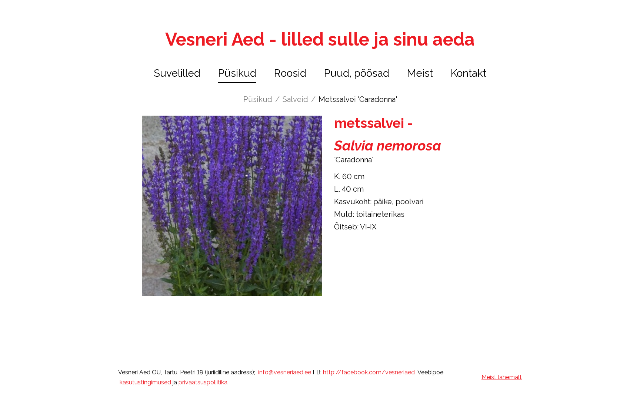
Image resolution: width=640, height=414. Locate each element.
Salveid (295, 99)
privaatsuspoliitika (203, 382)
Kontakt (468, 73)
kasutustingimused (145, 382)
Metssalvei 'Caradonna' (358, 99)
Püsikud (237, 73)
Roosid (290, 73)
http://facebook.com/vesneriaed (369, 372)
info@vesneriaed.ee (284, 372)
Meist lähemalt (501, 377)
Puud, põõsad (356, 73)
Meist (420, 73)
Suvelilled (177, 73)
